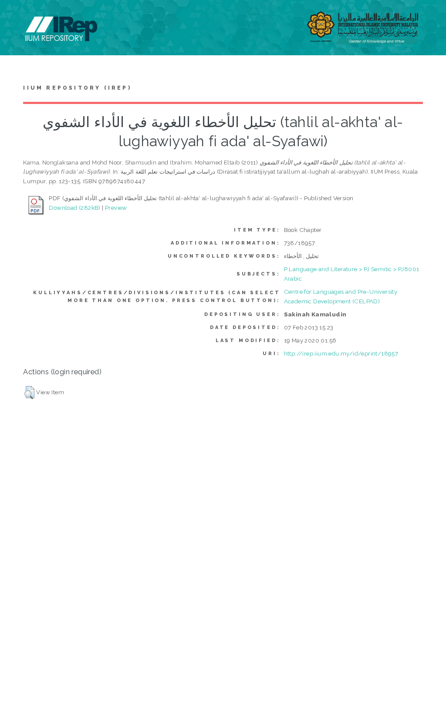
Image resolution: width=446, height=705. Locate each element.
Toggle (15, 16)
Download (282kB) (74, 207)
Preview (116, 207)
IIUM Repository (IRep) (77, 88)
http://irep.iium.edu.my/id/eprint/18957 (341, 353)
